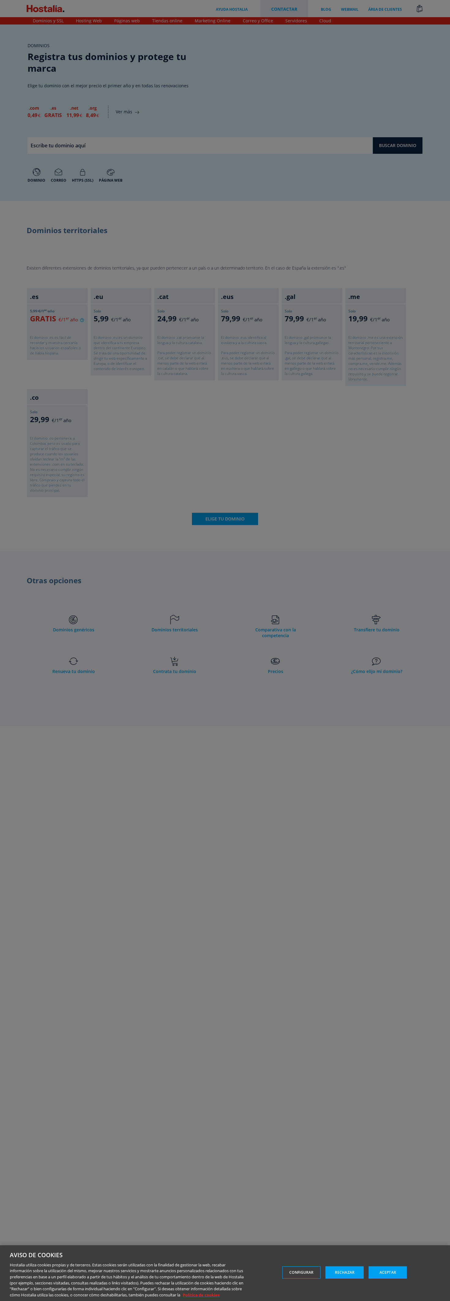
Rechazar (344, 1272)
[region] (225, 1273)
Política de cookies (201, 1294)
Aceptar (388, 1272)
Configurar (301, 1272)
